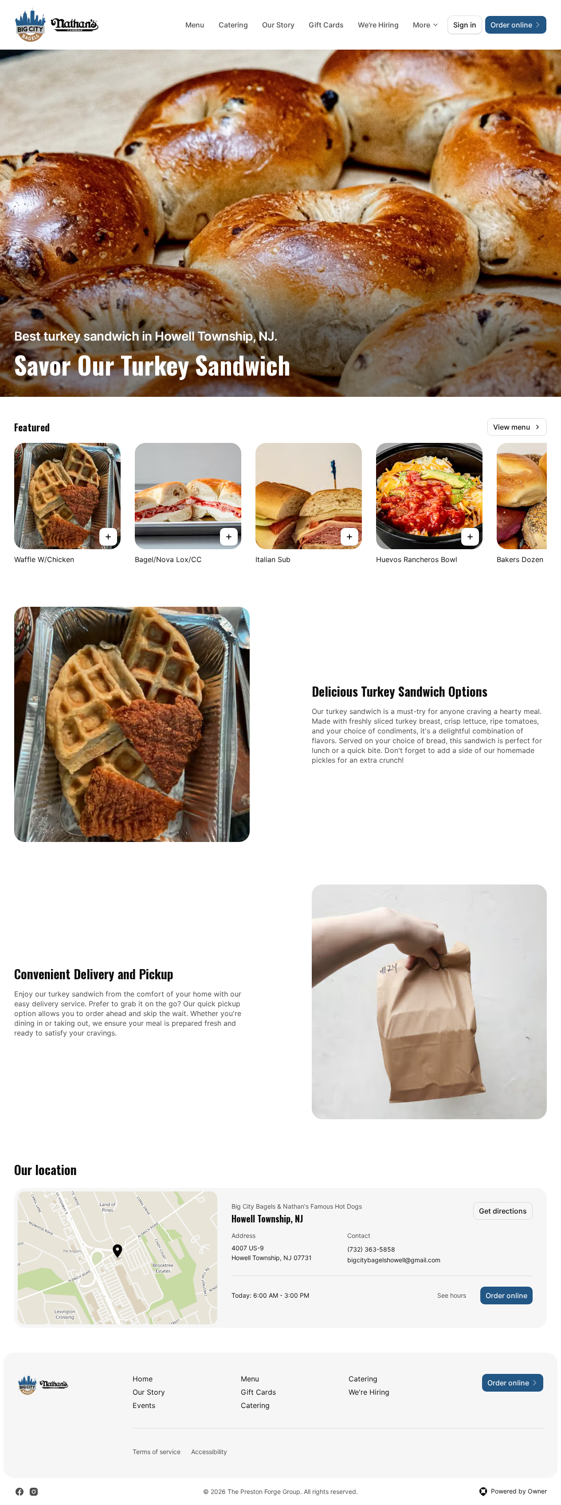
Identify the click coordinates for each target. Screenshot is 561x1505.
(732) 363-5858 (371, 1249)
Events (144, 1405)
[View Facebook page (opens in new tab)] (19, 1491)
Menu (194, 24)
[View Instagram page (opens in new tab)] (33, 1491)
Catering (233, 24)
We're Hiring (378, 24)
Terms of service (156, 1451)
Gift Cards (326, 24)
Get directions (503, 1210)
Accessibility (209, 1451)
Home (143, 1378)
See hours (451, 1295)
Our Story (278, 24)
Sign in (464, 24)
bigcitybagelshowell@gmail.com (393, 1260)
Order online (506, 1295)
